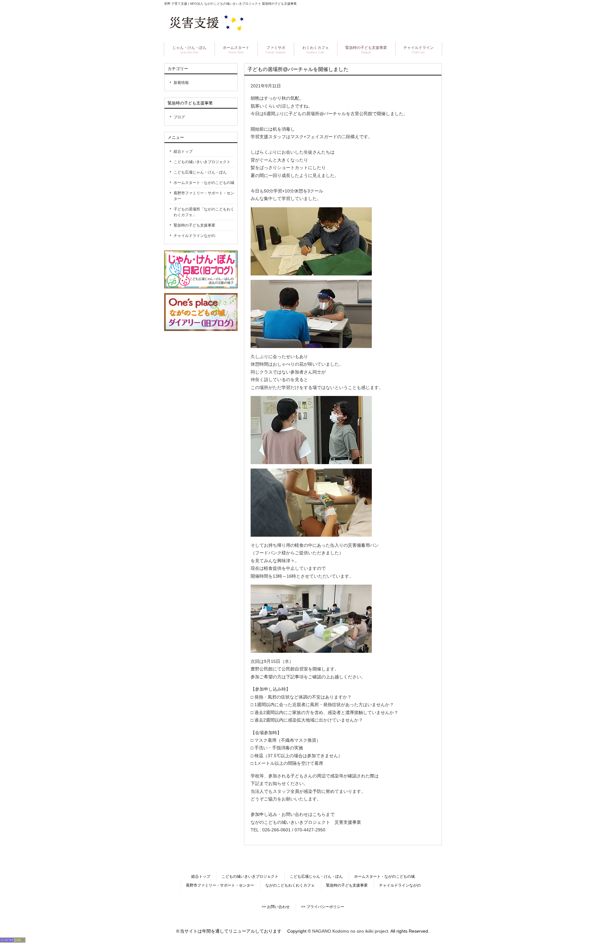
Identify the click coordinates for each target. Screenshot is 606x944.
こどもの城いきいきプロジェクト (202, 162)
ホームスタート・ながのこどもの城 (204, 182)
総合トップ (183, 151)
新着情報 (181, 82)
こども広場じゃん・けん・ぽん (200, 172)
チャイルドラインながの (194, 235)
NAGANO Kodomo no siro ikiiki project (350, 931)
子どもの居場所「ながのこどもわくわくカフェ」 (204, 212)
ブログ (179, 117)
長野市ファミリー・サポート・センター (204, 196)
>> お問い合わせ (276, 907)
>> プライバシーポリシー (322, 907)
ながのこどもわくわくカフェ (290, 885)
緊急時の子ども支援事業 (194, 225)
